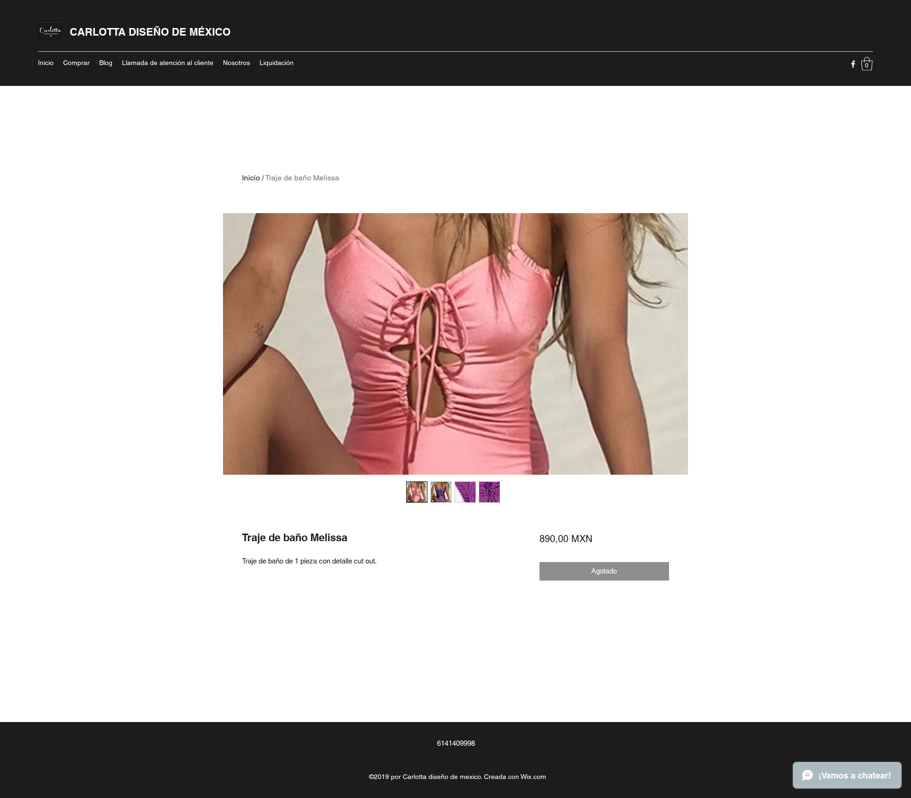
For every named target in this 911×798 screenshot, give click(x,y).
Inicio (251, 177)
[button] (867, 64)
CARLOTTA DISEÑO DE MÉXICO (150, 32)
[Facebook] (853, 64)
